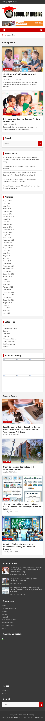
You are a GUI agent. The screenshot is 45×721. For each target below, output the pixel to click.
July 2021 (6, 305)
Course (5, 331)
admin (18, 79)
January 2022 (7, 290)
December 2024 (8, 230)
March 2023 (7, 261)
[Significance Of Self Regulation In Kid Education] (22, 59)
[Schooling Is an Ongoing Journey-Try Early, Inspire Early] (22, 103)
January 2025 (7, 227)
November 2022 (8, 269)
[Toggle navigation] (4, 30)
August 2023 (7, 248)
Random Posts (10, 563)
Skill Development (9, 344)
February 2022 (8, 287)
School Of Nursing (27, 715)
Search (40, 143)
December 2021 (8, 292)
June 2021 (6, 308)
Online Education (9, 341)
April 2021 (6, 313)
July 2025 (6, 219)
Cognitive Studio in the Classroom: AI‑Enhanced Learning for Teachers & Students (19, 546)
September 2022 (8, 274)
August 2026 (7, 201)
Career (5, 326)
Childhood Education (11, 114)
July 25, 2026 (7, 472)
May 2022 (6, 284)
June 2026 (6, 206)
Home (4, 693)
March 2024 (7, 237)
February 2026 (8, 211)
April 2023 (6, 258)
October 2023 (7, 243)
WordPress (39, 717)
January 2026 (7, 214)
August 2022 (7, 277)
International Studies (10, 339)
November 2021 (8, 295)
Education (7, 69)
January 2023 (7, 263)
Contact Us (5, 690)
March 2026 (7, 209)
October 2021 (7, 297)
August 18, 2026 (8, 434)
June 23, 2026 (7, 512)
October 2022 (7, 271)
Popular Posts (10, 396)
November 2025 (8, 217)
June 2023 (6, 253)
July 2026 (6, 203)
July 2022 (6, 279)
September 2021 (8, 300)
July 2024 (6, 235)
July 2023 (6, 250)
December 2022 (8, 266)
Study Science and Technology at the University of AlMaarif (23, 580)
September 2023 (8, 245)
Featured (6, 336)
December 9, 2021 (9, 79)
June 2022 (6, 282)
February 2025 (8, 224)
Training (5, 347)
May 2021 (6, 310)
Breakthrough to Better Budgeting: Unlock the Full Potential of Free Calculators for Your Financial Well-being (21, 160)
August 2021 (7, 303)
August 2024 (7, 232)
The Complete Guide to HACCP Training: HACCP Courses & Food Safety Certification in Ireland (22, 506)
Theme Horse (14, 717)
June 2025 (6, 222)
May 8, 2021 (7, 124)
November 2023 (8, 240)
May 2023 (6, 256)
